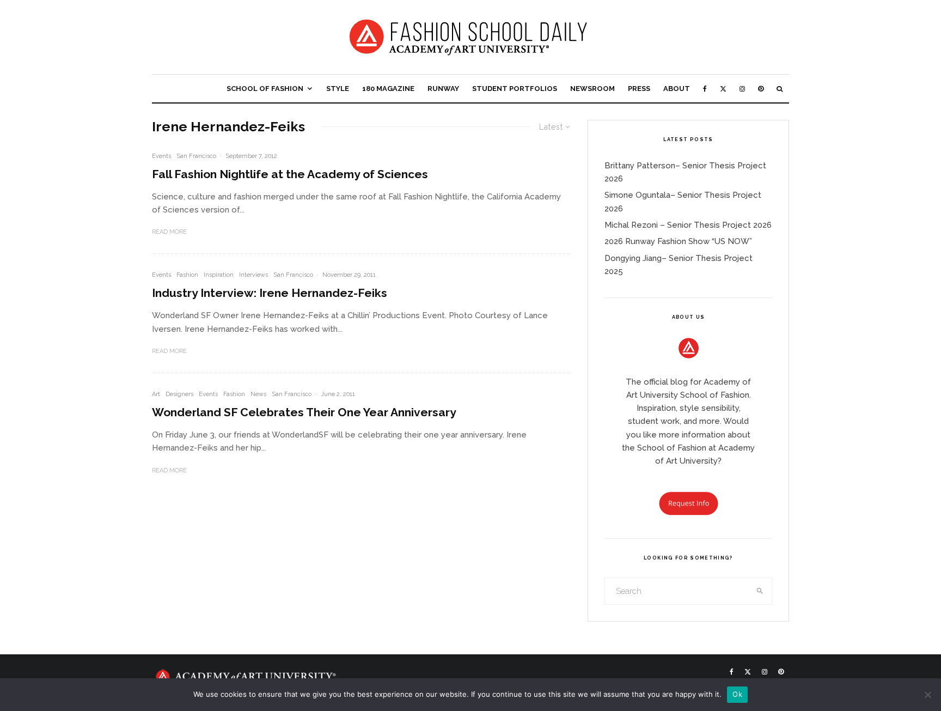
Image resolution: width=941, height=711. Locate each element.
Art (156, 394)
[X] (723, 88)
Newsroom (592, 88)
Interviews (253, 274)
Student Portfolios (514, 88)
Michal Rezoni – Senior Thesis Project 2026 (688, 225)
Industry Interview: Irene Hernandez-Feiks (269, 293)
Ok (737, 694)
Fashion (187, 274)
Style (337, 88)
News (258, 394)
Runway (443, 88)
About (676, 88)
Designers (179, 394)
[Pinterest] (760, 88)
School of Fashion (265, 88)
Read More (169, 231)
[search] (760, 591)
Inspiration (219, 274)
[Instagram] (742, 88)
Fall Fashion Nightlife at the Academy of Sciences (290, 174)
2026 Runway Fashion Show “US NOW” (678, 241)
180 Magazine (388, 88)
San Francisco (196, 156)
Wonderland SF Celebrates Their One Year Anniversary (304, 412)
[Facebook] (704, 88)
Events (161, 156)
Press (639, 88)
